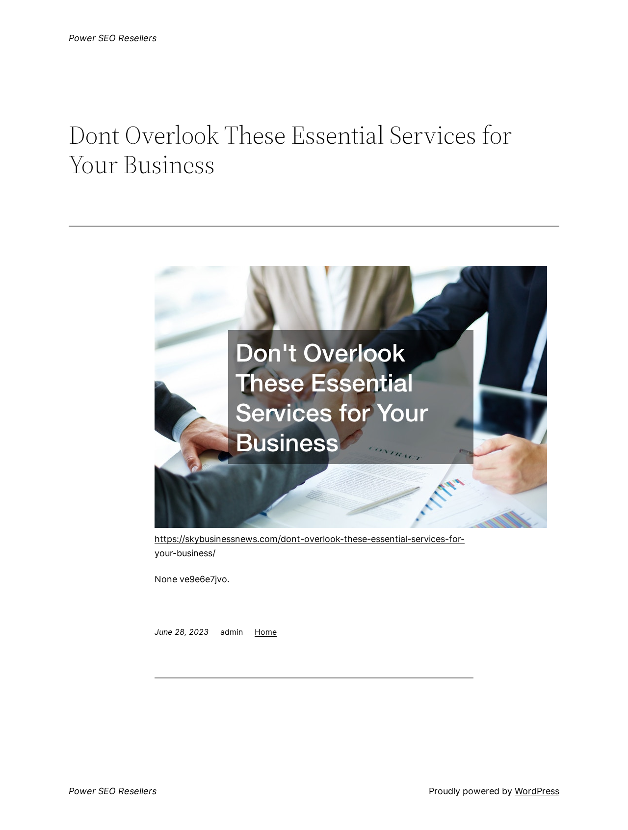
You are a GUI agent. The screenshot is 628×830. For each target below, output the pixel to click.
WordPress (537, 791)
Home (266, 632)
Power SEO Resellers (113, 38)
